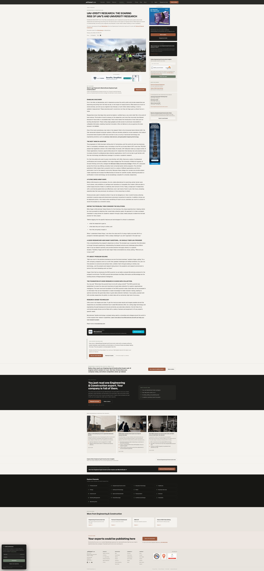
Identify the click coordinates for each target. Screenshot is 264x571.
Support (140, 564)
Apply (128, 562)
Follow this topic (163, 76)
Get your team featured (96, 355)
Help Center (117, 564)
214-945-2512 (170, 72)
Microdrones (100, 30)
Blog (141, 2)
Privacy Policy (13, 551)
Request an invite (164, 2)
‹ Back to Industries (90, 7)
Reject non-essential (14, 563)
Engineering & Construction (95, 10)
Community (129, 2)
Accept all (14, 560)
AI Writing (104, 555)
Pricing (136, 2)
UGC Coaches (129, 558)
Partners (140, 560)
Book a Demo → (89, 560)
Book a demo (163, 34)
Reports (116, 556)
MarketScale (105, 26)
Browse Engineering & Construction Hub (166, 459)
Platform (108, 2)
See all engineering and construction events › (159, 106)
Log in (156, 2)
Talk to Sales (141, 556)
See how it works (109, 355)
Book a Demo (141, 562)
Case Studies (117, 555)
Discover (114, 2)
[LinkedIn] (87, 562)
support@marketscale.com (156, 74)
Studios (116, 558)
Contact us (89, 558)
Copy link (94, 35)
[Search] (152, 2)
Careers (140, 558)
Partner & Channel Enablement (158, 84)
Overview (102, 2)
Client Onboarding (118, 562)
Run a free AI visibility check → (157, 369)
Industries (121, 2)
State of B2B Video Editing (157, 88)
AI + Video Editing (106, 556)
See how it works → (154, 53)
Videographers (129, 556)
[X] (89, 562)
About (145, 2)
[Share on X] (98, 35)
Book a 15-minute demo (150, 538)
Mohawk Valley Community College (121, 163)
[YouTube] (91, 562)
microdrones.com (100, 323)
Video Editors (129, 555)
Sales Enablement (106, 560)
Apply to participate (163, 118)
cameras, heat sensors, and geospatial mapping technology (121, 137)
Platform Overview (106, 553)
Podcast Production (106, 558)
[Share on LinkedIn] (100, 35)
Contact (140, 555)
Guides (128, 560)
